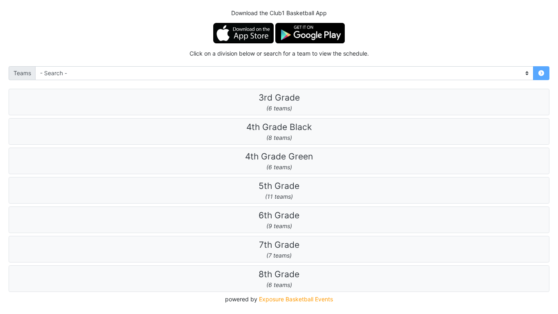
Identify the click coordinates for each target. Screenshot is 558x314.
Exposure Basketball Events (296, 299)
